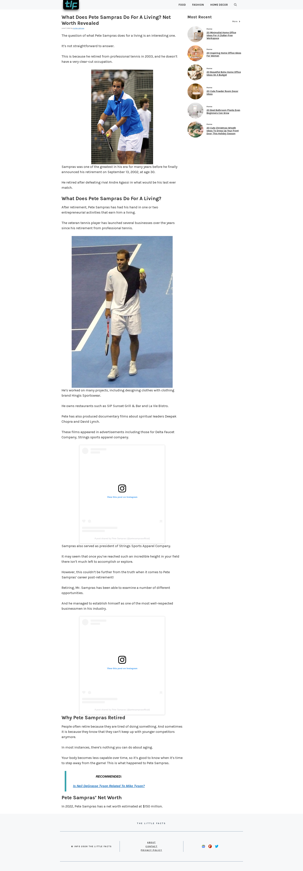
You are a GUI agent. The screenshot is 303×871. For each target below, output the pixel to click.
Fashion (198, 4)
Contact (151, 846)
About (151, 842)
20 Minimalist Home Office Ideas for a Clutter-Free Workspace (221, 35)
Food (182, 4)
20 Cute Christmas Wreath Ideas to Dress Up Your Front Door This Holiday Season (223, 130)
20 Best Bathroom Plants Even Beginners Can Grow (223, 111)
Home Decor (219, 4)
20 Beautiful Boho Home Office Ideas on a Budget (224, 73)
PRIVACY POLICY (151, 850)
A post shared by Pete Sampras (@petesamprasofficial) (122, 538)
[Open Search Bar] (235, 4)
